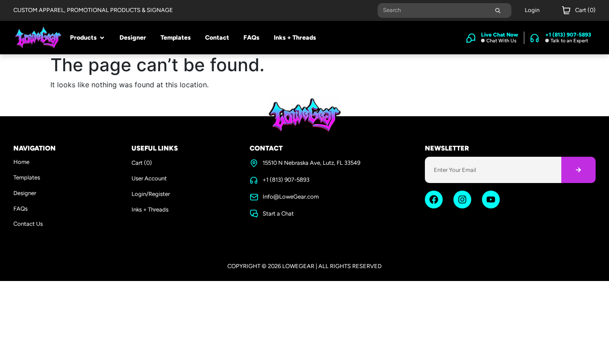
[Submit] (498, 10)
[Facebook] (434, 199)
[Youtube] (491, 199)
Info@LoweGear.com (291, 196)
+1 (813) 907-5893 (286, 179)
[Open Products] (102, 38)
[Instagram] (462, 199)
